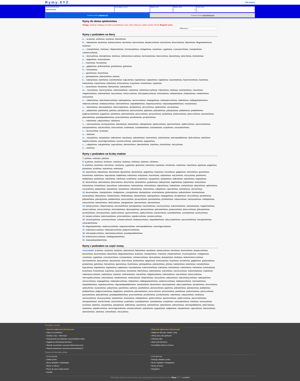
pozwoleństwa (207, 114)
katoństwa (203, 80)
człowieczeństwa (89, 53)
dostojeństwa (105, 56)
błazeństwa (190, 42)
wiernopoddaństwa (179, 138)
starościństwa (104, 127)
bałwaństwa (92, 42)
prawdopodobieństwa (105, 117)
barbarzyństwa (114, 42)
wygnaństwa (149, 141)
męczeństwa (116, 93)
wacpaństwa (92, 138)
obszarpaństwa (105, 107)
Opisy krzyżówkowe (54, 332)
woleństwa (205, 138)
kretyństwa (135, 83)
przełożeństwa (149, 117)
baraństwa (102, 42)
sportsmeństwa (173, 124)
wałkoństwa (116, 138)
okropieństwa (135, 107)
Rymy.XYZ (57, 2)
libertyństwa (113, 87)
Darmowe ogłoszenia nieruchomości (60, 329)
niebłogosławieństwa (199, 100)
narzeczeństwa (138, 100)
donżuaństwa (92, 56)
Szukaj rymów (97, 15)
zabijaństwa (91, 144)
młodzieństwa (203, 93)
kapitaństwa (152, 80)
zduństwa (154, 144)
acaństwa (90, 39)
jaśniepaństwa (92, 76)
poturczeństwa (193, 114)
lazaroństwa (91, 87)
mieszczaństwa (130, 93)
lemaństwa (102, 87)
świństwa (90, 148)
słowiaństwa (133, 124)
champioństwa (92, 49)
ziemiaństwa (165, 144)
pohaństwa (115, 114)
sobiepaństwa (146, 124)
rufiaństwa (115, 121)
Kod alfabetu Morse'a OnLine (162, 345)
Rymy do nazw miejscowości (58, 369)
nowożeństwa (191, 104)
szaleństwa (129, 127)
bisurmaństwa (178, 42)
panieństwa (103, 110)
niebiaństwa (183, 100)
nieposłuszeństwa (153, 104)
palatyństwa (92, 110)
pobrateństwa (159, 110)
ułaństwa (90, 134)
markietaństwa (185, 90)
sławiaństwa (121, 124)
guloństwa (127, 66)
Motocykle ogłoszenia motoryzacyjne (165, 329)
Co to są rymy (52, 356)
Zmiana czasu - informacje (57, 336)
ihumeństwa (103, 73)
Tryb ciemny (250, 2)
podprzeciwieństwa (90, 114)
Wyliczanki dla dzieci (159, 342)
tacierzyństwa (92, 131)
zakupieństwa (104, 144)
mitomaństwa (163, 93)
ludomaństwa (125, 87)
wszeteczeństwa (123, 141)
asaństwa (110, 39)
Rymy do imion (157, 366)
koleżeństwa (99, 83)
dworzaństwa (162, 56)
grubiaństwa (116, 66)
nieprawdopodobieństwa (173, 104)
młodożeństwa (176, 93)
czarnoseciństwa (180, 49)
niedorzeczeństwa (90, 104)
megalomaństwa (89, 93)
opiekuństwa (160, 107)
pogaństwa (105, 114)
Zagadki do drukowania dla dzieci (59, 342)
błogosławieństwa (204, 42)
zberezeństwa (129, 144)
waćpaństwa (104, 138)
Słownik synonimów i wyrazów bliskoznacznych (65, 345)
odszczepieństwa (120, 107)
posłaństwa (167, 114)
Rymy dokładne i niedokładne (58, 363)
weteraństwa (151, 138)
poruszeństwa (155, 114)
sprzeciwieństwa (203, 124)
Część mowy (200, 7)
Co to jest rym (156, 356)
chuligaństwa (145, 49)
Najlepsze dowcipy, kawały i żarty (164, 332)
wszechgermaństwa (106, 141)
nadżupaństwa (124, 100)
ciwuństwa (156, 49)
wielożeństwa (164, 138)
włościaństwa (194, 138)
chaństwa (104, 49)
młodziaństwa (189, 93)
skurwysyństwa (108, 124)
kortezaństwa (123, 83)
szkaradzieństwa (181, 127)
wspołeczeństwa (89, 141)
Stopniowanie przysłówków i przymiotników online (66, 339)
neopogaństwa (153, 100)
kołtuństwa (111, 83)
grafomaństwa (104, 66)
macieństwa (92, 90)
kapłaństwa (163, 80)
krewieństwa (146, 83)
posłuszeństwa (179, 114)
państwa (112, 110)
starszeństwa (117, 127)
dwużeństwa (174, 56)
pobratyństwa (172, 110)
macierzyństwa (105, 90)
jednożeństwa (106, 76)
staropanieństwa (89, 127)
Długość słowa (178, 7)
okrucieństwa (148, 107)
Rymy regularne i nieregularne (162, 363)
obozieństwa (92, 107)
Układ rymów (52, 359)
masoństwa (198, 90)
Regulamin (155, 369)
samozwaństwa (93, 124)
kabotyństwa (92, 80)
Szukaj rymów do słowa (52, 7)
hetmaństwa (92, 70)
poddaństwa (184, 110)
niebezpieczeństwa (168, 100)
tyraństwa (103, 131)
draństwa (116, 56)
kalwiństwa (103, 80)
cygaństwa (167, 49)
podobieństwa (197, 110)
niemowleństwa (122, 104)
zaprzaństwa (116, 144)
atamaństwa (120, 39)
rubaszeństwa (103, 121)
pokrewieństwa (127, 114)
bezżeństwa (165, 42)
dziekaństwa (197, 56)
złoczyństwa (177, 144)
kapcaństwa (128, 80)
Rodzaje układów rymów (160, 359)
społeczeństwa (159, 124)
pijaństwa (148, 110)
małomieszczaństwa (148, 90)
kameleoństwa (115, 80)
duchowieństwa (148, 56)
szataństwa (168, 127)
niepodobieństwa (137, 104)
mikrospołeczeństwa (147, 93)
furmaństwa (101, 63)
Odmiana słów (156, 339)
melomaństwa (104, 93)
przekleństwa (136, 117)
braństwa (86, 46)
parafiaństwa (123, 110)
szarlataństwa (156, 127)
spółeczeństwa (187, 124)
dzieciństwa (186, 56)
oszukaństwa (172, 107)
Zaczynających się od (121, 7)
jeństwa (116, 76)
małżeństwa (163, 90)
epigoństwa (91, 59)
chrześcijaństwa (131, 49)
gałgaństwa (91, 66)
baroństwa (126, 42)
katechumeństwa (190, 80)
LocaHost (186, 377)
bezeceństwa (138, 42)
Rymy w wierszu (53, 366)
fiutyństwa (90, 63)
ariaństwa (100, 39)
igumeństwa (91, 73)
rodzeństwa (91, 121)
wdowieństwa (139, 138)
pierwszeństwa (136, 110)
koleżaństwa (87, 83)
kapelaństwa (140, 80)
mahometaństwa (120, 90)
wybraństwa (137, 141)
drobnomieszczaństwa (131, 56)
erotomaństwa (104, 59)
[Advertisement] (62, 53)
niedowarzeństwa (106, 104)
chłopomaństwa (116, 49)
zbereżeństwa (143, 144)
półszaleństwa (88, 117)
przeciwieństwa (122, 117)
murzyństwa (87, 97)
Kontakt (49, 372)
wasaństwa (127, 138)
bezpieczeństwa (152, 42)
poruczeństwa (141, 114)
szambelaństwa (142, 127)
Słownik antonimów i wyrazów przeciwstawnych (65, 348)
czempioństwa (195, 49)
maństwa (174, 90)
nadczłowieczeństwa (108, 100)
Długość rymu (154, 7)
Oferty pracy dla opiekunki (161, 336)
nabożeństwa (92, 100)
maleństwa (133, 90)
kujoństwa (157, 83)
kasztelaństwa (175, 80)
